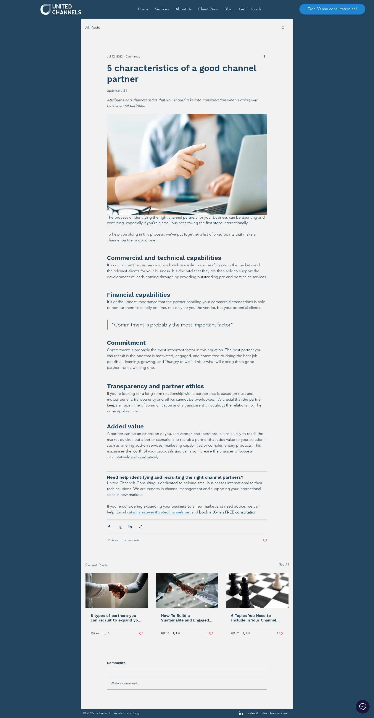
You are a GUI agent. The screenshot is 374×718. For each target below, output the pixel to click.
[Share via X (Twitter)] (120, 527)
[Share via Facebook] (109, 527)
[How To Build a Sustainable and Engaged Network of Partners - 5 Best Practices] (187, 590)
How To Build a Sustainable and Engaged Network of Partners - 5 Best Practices (185, 617)
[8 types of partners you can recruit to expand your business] (116, 590)
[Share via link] (141, 527)
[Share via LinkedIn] (130, 527)
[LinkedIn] (240, 713)
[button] (162, 9)
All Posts (92, 27)
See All (284, 564)
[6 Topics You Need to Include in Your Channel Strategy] (257, 590)
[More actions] (264, 56)
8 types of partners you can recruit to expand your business (116, 617)
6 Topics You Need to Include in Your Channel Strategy (253, 617)
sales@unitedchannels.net (268, 713)
